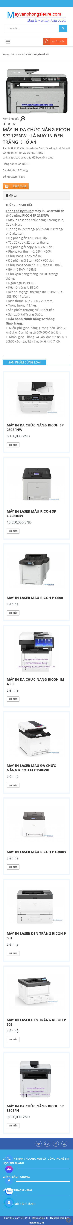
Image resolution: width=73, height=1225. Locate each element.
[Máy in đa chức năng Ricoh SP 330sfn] (36, 1079)
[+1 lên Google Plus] (14, 124)
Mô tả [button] (12, 195)
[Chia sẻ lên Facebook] (5, 124)
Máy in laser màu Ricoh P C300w (36, 852)
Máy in (12, 220)
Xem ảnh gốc (11, 118)
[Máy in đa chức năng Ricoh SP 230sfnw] (36, 398)
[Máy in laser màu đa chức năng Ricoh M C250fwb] (36, 738)
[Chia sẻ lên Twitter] (9, 124)
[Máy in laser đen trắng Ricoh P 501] (36, 906)
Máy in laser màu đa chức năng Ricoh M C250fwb (31, 767)
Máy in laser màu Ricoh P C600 (35, 597)
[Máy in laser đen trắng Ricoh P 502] (36, 992)
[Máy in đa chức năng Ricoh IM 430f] (36, 652)
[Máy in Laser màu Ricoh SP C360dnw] (36, 484)
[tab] (36, 195)
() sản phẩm (58, 41)
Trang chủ (8, 54)
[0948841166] (9, 1159)
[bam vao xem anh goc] (36, 91)
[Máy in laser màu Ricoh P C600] (36, 570)
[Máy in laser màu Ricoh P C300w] (36, 824)
